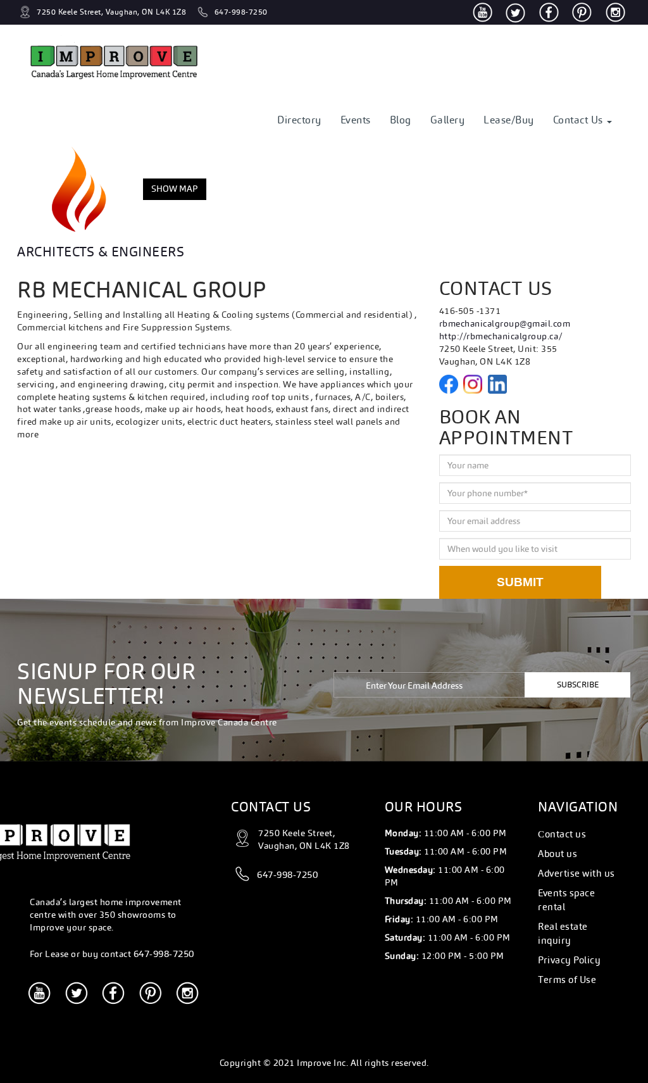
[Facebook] (548, 12)
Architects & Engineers (100, 251)
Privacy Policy (569, 960)
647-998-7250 (164, 954)
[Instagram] (615, 12)
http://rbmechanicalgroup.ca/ (501, 336)
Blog (400, 120)
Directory (299, 120)
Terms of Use (567, 979)
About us (557, 854)
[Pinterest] (581, 12)
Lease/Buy (508, 120)
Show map (174, 188)
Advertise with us (576, 873)
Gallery (447, 120)
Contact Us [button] (579, 120)
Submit (520, 582)
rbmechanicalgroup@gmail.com (505, 323)
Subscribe (578, 684)
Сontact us (562, 834)
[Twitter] (515, 12)
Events (355, 120)
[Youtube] (482, 12)
